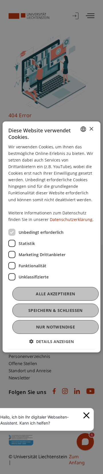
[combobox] (83, 129)
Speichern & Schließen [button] (55, 310)
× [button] (91, 129)
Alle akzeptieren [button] (55, 293)
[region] (40, 420)
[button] (51, 341)
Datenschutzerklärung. (72, 219)
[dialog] (51, 237)
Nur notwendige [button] (55, 327)
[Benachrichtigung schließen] (86, 415)
